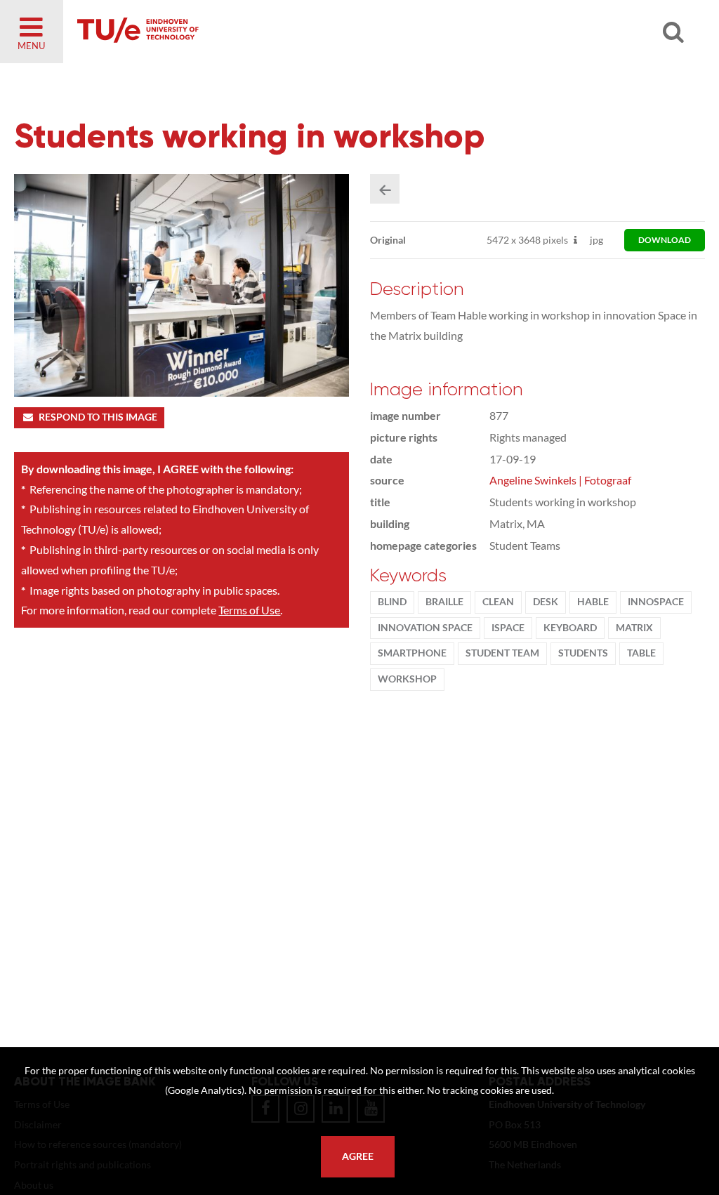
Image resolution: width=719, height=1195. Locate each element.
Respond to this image (98, 417)
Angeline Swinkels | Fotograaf (560, 480)
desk (545, 601)
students (583, 653)
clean (498, 601)
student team (502, 653)
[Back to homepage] (238, 31)
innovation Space (425, 627)
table (641, 653)
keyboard (570, 627)
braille (444, 601)
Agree (358, 1156)
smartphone (412, 653)
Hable (593, 601)
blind (392, 601)
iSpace (508, 627)
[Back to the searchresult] (385, 189)
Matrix (634, 627)
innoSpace (656, 601)
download (664, 240)
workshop (407, 679)
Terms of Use (249, 609)
